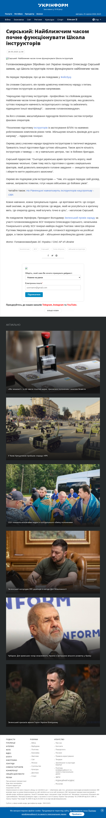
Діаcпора (35, 773)
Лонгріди (10, 764)
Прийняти (77, 814)
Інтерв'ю (10, 746)
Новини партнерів (14, 767)
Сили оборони (58, 249)
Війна (8, 19)
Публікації (10, 743)
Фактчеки (35, 756)
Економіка (19, 19)
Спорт (60, 19)
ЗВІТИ (58, 777)
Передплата (60, 750)
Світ (29, 19)
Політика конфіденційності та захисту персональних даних (64, 771)
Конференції (11, 771)
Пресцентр (29, 14)
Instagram (58, 305)
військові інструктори (77, 249)
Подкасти (10, 739)
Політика (35, 750)
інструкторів (41, 127)
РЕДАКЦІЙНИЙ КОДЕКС (65, 781)
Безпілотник (24, 249)
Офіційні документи (15, 774)
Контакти (59, 746)
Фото (8, 750)
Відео (8, 753)
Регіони (38, 19)
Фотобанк (18, 14)
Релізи (9, 777)
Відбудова (35, 746)
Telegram (47, 305)
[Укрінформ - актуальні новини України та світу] (53, 4)
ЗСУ (35, 249)
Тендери (59, 759)
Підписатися (34, 294)
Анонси (39, 14)
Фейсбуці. (66, 77)
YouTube (71, 305)
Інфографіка (11, 760)
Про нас (59, 743)
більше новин (53, 310)
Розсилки (59, 784)
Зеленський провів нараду (80, 217)
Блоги (9, 757)
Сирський (45, 249)
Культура (49, 19)
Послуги (8, 14)
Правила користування (65, 756)
